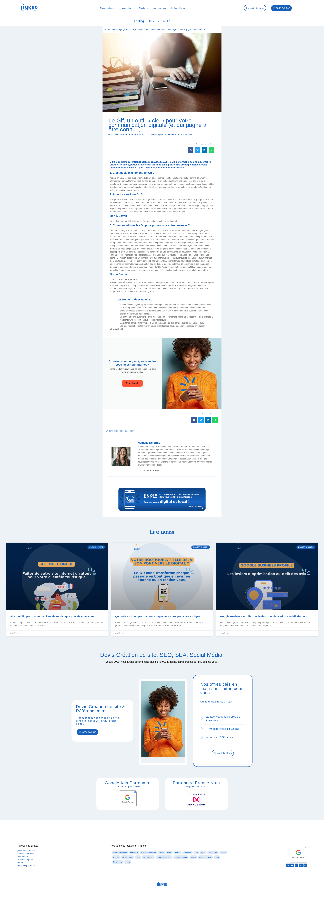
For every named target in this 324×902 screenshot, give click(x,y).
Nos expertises (107, 8)
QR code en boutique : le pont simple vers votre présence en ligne (157, 616)
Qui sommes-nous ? (26, 850)
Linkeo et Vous (178, 8)
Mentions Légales (25, 860)
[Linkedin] (305, 865)
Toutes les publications (150, 470)
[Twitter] (292, 865)
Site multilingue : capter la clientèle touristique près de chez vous (52, 616)
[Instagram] (301, 865)
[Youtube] (296, 865)
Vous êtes (126, 8)
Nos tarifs (143, 8)
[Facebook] (288, 865)
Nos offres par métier (26, 866)
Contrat (20, 863)
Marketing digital (119, 29)
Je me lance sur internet (182, 134)
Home (107, 29)
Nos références (159, 8)
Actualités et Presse (26, 854)
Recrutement (22, 857)
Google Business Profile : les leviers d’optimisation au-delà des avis (264, 616)
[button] (190, 150)
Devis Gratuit (132, 383)
